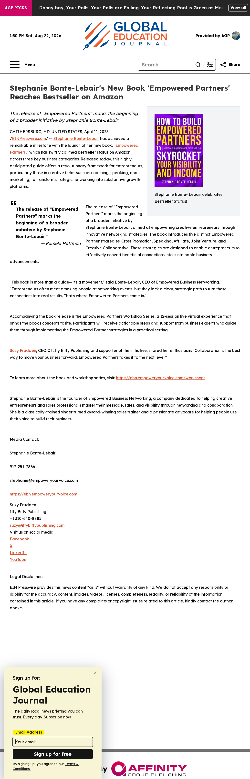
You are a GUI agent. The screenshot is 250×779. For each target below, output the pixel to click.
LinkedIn (18, 552)
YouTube (18, 559)
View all (238, 7)
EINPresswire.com (29, 138)
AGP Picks (16, 7)
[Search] (198, 64)
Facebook (19, 539)
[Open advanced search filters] (210, 64)
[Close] (95, 673)
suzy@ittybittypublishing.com (37, 525)
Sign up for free (53, 754)
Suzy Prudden (23, 350)
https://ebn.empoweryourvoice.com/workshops (160, 377)
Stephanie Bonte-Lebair (76, 138)
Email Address (28, 732)
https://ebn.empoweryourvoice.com (43, 494)
